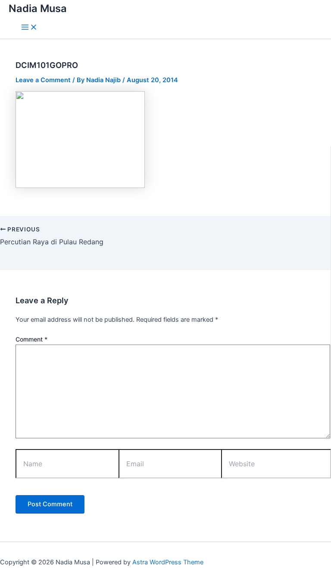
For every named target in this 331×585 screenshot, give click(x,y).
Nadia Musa (38, 8)
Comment (31, 339)
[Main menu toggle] (29, 28)
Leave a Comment (43, 80)
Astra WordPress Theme (167, 562)
